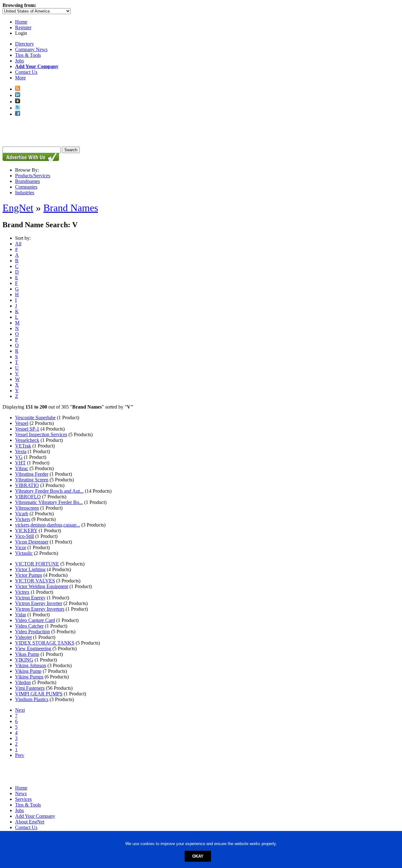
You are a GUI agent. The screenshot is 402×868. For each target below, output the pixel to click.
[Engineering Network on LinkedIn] (17, 95)
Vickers (22, 519)
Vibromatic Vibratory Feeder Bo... (49, 502)
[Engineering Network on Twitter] (17, 107)
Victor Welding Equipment (41, 586)
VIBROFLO (28, 496)
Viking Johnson (30, 665)
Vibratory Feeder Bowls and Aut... (49, 491)
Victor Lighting (30, 569)
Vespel (21, 423)
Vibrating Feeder (31, 474)
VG (19, 457)
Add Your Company (35, 816)
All (18, 243)
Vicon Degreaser (31, 541)
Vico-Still (24, 536)
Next (20, 710)
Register (23, 27)
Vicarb (21, 513)
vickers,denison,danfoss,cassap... (47, 525)
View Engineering (33, 648)
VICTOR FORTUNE (37, 563)
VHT (20, 462)
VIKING (24, 659)
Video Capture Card (35, 620)
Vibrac (21, 468)
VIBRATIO (27, 485)
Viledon (23, 682)
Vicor (20, 547)
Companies (26, 187)
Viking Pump (28, 671)
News (21, 793)
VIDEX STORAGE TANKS (44, 643)
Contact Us (26, 72)
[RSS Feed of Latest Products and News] (17, 89)
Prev (19, 755)
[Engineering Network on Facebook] (17, 114)
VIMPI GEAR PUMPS (38, 693)
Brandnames (27, 181)
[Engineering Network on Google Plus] (17, 101)
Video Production (32, 631)
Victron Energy (30, 597)
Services (23, 799)
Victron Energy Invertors (39, 609)
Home (21, 21)
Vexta (20, 451)
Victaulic (24, 553)
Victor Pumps (28, 575)
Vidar (20, 614)
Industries (24, 192)
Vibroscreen (27, 508)
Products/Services (32, 175)
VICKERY (26, 530)
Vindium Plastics (31, 699)
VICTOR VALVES (35, 580)
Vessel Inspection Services (41, 434)
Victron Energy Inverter (38, 603)
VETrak (23, 445)
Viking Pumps (29, 676)
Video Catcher (29, 626)
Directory (24, 43)
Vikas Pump (27, 654)
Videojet (23, 637)
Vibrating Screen (31, 479)
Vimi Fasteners (30, 688)
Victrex (22, 592)
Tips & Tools (28, 55)
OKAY (198, 856)
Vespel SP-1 (27, 428)
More (20, 77)
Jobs (19, 60)
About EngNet (29, 821)
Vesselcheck (27, 440)
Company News (31, 49)
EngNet (18, 207)
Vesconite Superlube (35, 417)
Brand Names (70, 207)
